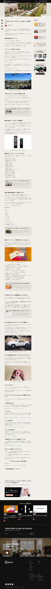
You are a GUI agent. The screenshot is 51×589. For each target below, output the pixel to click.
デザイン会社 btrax (7, 17)
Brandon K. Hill (10, 25)
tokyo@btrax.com (41, 578)
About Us (30, 567)
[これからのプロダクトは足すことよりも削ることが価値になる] (2, 26)
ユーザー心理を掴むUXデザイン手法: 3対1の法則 (13, 445)
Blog (38, 564)
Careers (30, 569)
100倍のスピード (9, 51)
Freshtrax (8, 1)
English (36, 1)
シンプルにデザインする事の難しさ (11, 436)
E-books (39, 562)
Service (30, 564)
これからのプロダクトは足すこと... (18, 17)
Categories (14, 1)
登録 (31, 533)
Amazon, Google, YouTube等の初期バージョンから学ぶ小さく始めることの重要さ (18, 417)
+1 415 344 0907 (31, 579)
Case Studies (31, 562)
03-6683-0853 (40, 580)
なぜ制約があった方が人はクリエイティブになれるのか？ (15, 408)
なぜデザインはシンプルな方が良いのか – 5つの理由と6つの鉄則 (16, 465)
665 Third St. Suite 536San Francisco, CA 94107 (33, 576)
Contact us (31, 570)
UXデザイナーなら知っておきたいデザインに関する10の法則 (15, 426)
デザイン (6, 19)
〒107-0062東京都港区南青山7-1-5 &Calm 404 (41, 576)
